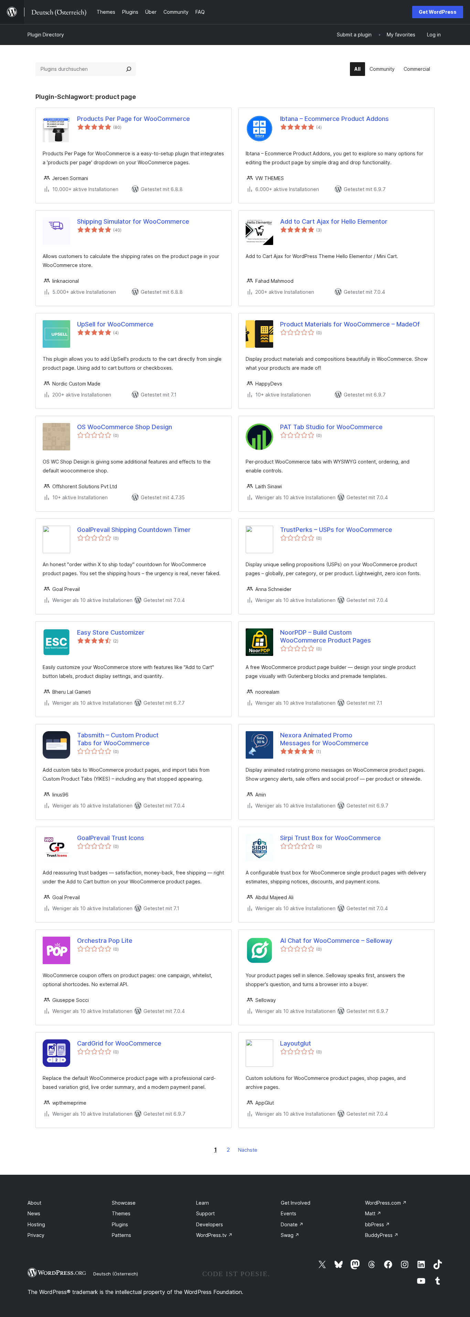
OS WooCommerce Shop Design (124, 427)
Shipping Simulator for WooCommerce (133, 221)
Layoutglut (295, 1043)
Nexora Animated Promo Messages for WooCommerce (324, 739)
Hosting (36, 1224)
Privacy (36, 1235)
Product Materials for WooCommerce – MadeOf (350, 324)
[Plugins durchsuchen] (129, 69)
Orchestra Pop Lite (104, 940)
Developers (209, 1224)
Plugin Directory (46, 34)
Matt (373, 1213)
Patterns (121, 1235)
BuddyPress (381, 1235)
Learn (202, 1203)
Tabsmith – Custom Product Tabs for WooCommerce (118, 739)
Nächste (247, 1150)
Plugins (120, 1224)
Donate (292, 1224)
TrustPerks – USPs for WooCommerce (336, 529)
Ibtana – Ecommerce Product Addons (334, 118)
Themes (121, 1213)
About (34, 1203)
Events (288, 1213)
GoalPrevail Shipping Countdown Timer (134, 529)
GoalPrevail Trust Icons (110, 837)
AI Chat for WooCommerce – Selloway (336, 940)
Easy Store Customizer (111, 632)
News (34, 1213)
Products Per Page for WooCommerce (133, 118)
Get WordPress (438, 12)
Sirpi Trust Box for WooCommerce (330, 837)
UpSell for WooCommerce (115, 324)
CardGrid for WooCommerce (119, 1043)
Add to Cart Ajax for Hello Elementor (333, 221)
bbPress (377, 1224)
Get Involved (295, 1203)
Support (205, 1213)
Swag (290, 1235)
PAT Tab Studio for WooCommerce (331, 427)
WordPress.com (386, 1203)
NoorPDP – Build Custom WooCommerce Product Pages (325, 636)
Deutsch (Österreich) (115, 1273)
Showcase (124, 1203)
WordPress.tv (214, 1235)
